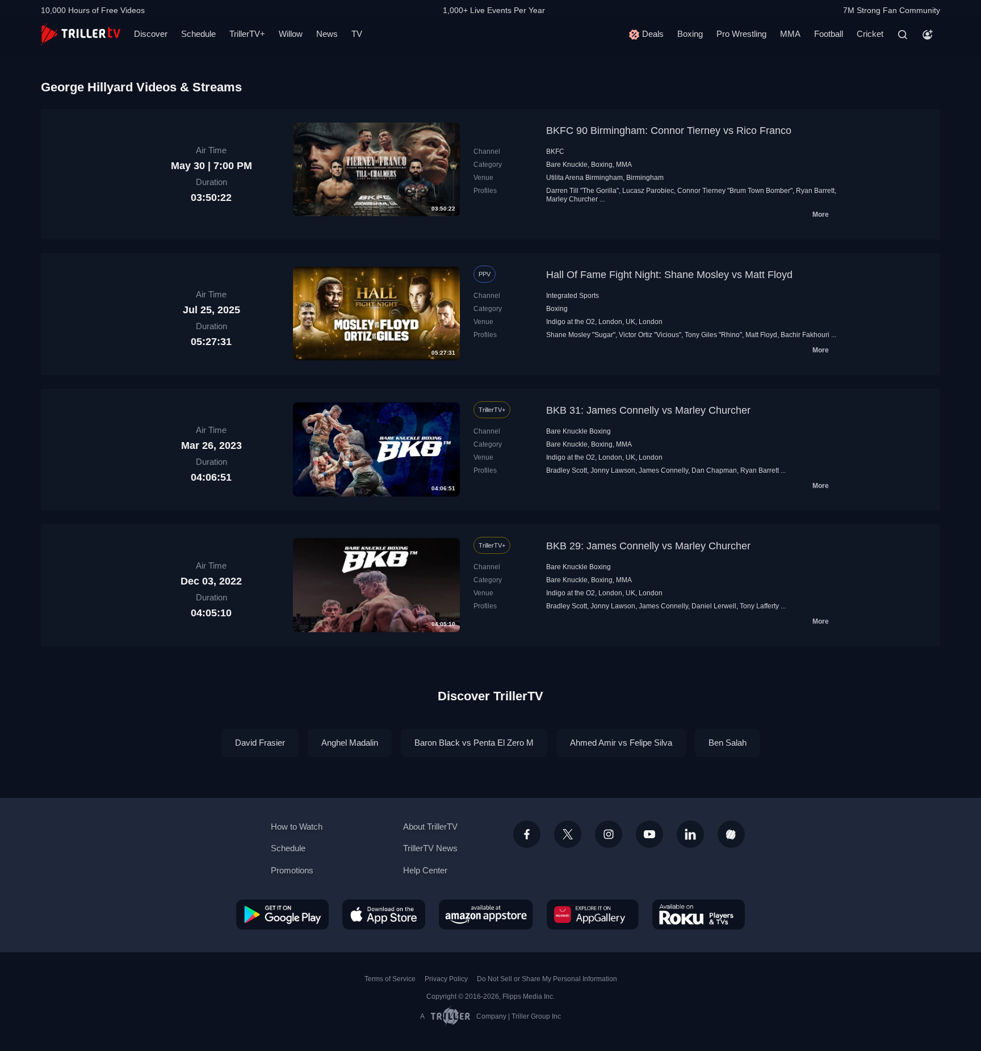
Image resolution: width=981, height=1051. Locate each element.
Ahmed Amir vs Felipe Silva (621, 742)
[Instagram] (608, 834)
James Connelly (663, 470)
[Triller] (731, 834)
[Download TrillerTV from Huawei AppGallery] (593, 914)
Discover (150, 34)
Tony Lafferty (759, 606)
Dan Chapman (714, 470)
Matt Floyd (761, 335)
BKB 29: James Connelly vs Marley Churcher (648, 546)
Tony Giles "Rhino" (713, 335)
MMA (790, 34)
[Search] (902, 34)
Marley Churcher (572, 199)
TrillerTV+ (247, 34)
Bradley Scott (566, 470)
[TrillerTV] (80, 34)
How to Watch (296, 826)
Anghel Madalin (349, 742)
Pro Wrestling (741, 34)
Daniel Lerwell (713, 606)
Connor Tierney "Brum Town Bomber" (735, 191)
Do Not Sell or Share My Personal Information (547, 979)
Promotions (292, 870)
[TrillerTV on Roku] (698, 914)
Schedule (198, 34)
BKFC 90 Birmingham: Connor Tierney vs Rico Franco (668, 130)
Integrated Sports (572, 296)
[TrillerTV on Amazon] (486, 914)
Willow (291, 34)
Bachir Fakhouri (805, 335)
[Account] (927, 34)
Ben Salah (727, 742)
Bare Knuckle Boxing (578, 431)
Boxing (690, 34)
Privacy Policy (446, 979)
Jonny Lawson (612, 470)
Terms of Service (390, 979)
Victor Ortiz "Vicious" (650, 335)
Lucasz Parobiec (648, 191)
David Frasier (260, 742)
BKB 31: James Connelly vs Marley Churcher (648, 410)
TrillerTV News (430, 848)
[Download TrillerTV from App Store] (383, 914)
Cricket (870, 34)
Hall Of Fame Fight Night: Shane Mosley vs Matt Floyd (669, 274)
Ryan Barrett (815, 191)
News (327, 34)
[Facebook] (526, 834)
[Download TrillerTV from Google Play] (282, 914)
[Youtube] (649, 834)
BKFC (555, 151)
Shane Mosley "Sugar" (580, 335)
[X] (567, 834)
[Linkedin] (690, 834)
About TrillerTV (430, 826)
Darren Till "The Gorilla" (582, 191)
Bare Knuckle (567, 165)
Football (828, 34)
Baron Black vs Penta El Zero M (474, 742)
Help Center (425, 870)
